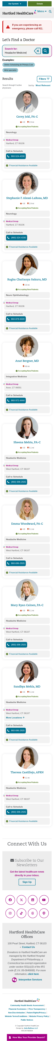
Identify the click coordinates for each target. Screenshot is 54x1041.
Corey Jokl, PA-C (27, 117)
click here (33, 974)
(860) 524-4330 (18, 237)
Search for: (11, 49)
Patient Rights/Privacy (36, 1013)
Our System (14, 4)
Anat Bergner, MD (27, 361)
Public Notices (27, 1020)
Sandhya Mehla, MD (27, 687)
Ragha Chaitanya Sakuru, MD (27, 279)
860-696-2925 (17, 563)
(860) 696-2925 (18, 482)
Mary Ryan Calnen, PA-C (27, 605)
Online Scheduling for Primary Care (18, 65)
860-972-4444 (17, 400)
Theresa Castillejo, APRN (27, 772)
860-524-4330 (17, 156)
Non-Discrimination (16, 1013)
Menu (41, 11)
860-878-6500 (17, 319)
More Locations (14, 717)
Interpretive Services (30, 979)
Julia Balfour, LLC (31, 1028)
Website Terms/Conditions (16, 1016)
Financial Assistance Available (23, 165)
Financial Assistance (18, 1009)
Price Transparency (36, 1009)
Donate (40, 4)
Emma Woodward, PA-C (27, 524)
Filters (42, 79)
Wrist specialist (10, 70)
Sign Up (27, 882)
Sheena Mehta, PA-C (27, 442)
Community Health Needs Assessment (27, 1005)
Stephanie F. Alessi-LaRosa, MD (27, 198)
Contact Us (28, 947)
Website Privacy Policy (39, 1016)
